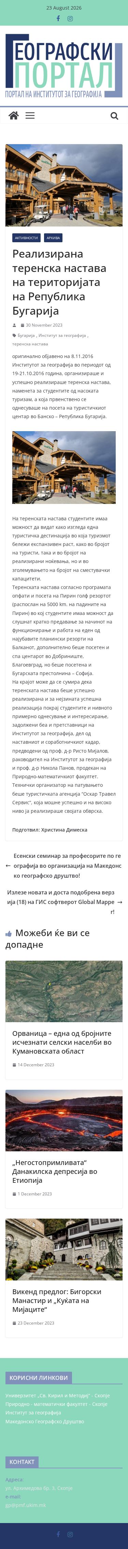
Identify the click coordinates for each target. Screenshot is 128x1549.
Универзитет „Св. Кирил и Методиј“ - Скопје (57, 1395)
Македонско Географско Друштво (44, 1421)
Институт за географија (62, 335)
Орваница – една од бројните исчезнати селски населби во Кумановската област (62, 1042)
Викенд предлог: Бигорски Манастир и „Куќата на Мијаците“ (56, 1300)
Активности (26, 237)
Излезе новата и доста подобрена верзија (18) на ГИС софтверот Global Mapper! (60, 902)
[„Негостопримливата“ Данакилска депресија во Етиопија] (64, 1094)
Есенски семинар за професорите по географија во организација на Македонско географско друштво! (68, 865)
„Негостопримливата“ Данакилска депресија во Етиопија (54, 1171)
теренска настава (30, 344)
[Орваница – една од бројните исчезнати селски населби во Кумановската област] (64, 965)
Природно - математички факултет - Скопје (56, 1404)
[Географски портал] (13, 115)
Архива (53, 237)
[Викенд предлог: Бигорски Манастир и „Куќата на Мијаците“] (64, 1223)
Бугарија (26, 335)
